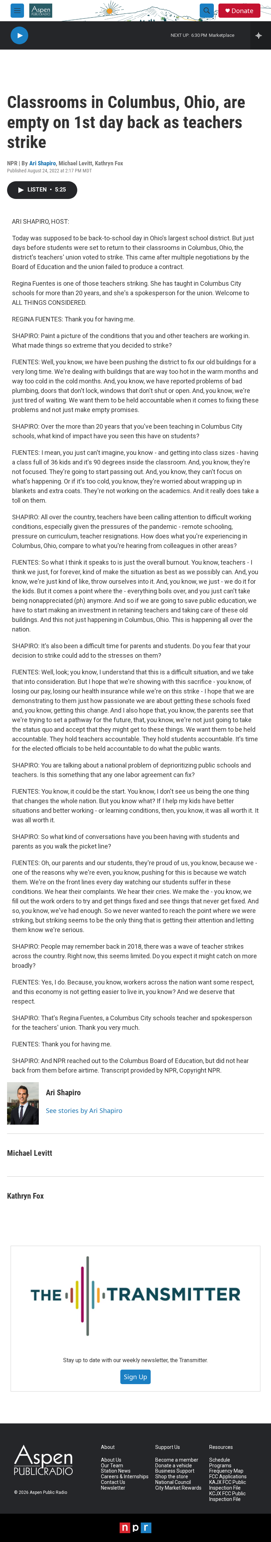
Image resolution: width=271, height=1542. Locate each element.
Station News (116, 1471)
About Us (111, 1460)
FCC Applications (228, 1476)
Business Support (174, 1471)
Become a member (176, 1460)
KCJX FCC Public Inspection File (227, 1496)
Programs (220, 1465)
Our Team (112, 1465)
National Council (173, 1482)
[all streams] (260, 35)
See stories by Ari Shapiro (84, 1110)
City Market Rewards (178, 1488)
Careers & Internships (125, 1476)
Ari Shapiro (42, 163)
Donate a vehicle (173, 1465)
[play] (19, 36)
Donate (242, 11)
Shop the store (171, 1476)
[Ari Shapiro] (23, 1103)
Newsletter (113, 1488)
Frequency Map (226, 1471)
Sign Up (135, 1376)
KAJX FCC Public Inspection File (227, 1485)
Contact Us (113, 1482)
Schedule (219, 1460)
